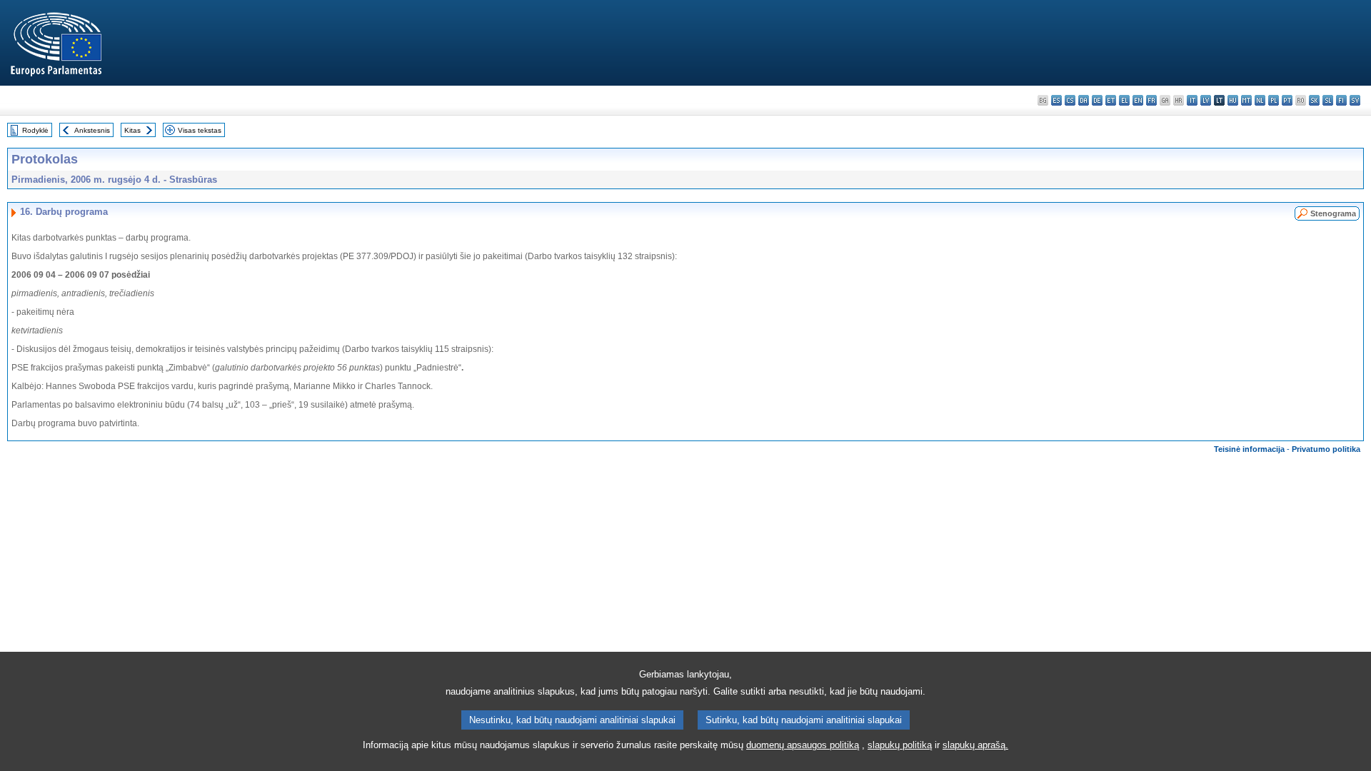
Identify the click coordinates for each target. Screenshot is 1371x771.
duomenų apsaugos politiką (802, 745)
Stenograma (1333, 213)
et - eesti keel (1110, 100)
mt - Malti (1246, 100)
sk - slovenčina (1314, 100)
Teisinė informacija (1249, 449)
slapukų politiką (900, 745)
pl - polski (1273, 100)
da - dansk (1083, 100)
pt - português (1287, 100)
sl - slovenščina (1327, 100)
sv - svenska (1355, 100)
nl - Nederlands (1260, 100)
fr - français (1151, 100)
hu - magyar (1232, 100)
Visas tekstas (199, 130)
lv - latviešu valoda (1205, 100)
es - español (1056, 100)
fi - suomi (1341, 100)
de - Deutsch (1097, 100)
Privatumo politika (1326, 449)
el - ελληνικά (1124, 100)
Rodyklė (35, 130)
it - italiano (1192, 100)
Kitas (132, 130)
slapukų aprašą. (975, 745)
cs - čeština (1070, 100)
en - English (1138, 100)
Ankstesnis (92, 130)
